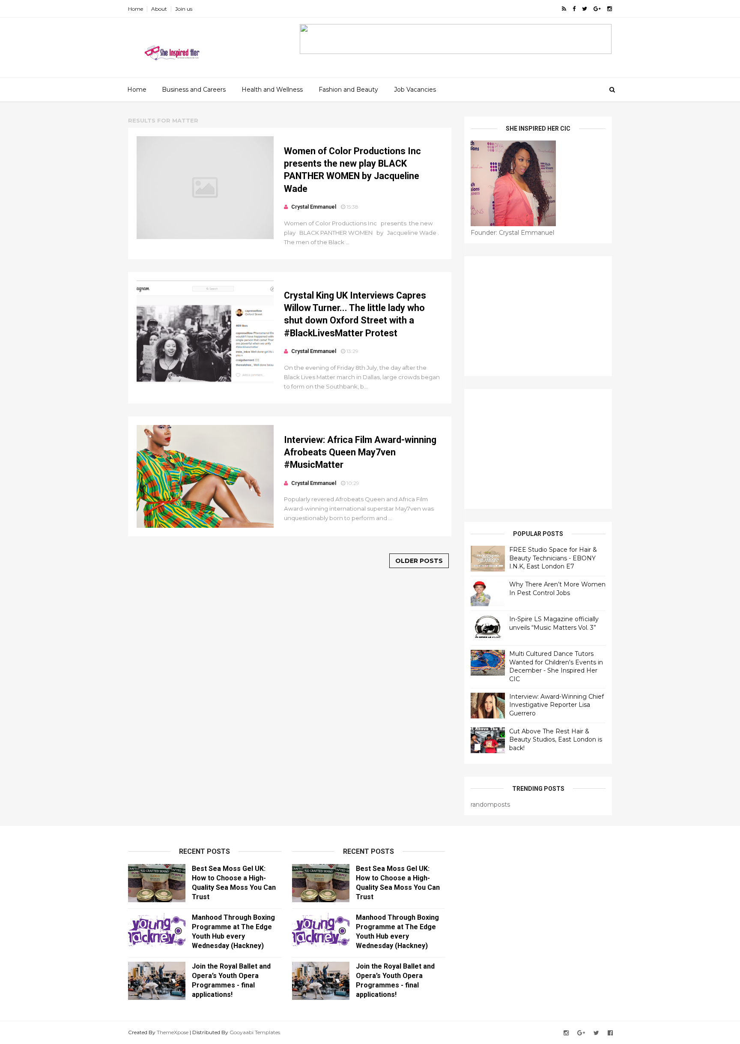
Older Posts (419, 561)
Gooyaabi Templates (255, 1032)
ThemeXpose (172, 1032)
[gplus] (597, 9)
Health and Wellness (272, 89)
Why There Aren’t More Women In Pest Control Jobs (557, 588)
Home (135, 9)
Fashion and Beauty (348, 89)
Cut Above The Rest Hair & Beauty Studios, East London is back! (555, 739)
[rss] (564, 9)
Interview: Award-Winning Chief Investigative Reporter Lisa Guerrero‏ (556, 705)
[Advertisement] (538, 316)
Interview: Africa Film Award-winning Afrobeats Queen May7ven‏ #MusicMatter (360, 452)
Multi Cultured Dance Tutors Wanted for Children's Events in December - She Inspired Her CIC (556, 666)
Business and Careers (194, 89)
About (159, 9)
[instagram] (609, 9)
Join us (183, 9)
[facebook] (574, 9)
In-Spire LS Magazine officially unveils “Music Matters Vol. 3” (554, 623)
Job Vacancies (415, 89)
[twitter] (584, 9)
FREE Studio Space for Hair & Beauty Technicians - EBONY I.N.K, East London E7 (553, 558)
